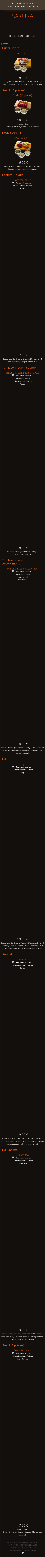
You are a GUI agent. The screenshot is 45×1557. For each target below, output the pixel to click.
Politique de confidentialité (22, 1548)
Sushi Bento (10, 48)
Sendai (7, 954)
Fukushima (10, 1150)
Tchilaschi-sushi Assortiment (13, 562)
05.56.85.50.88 (23, 3)
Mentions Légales (28, 1545)
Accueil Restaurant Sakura (19, 1542)
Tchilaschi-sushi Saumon (20, 367)
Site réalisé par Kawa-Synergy (22, 1553)
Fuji (4, 759)
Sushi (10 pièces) (13, 90)
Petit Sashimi (11, 132)
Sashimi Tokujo (13, 175)
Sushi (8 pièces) (13, 1345)
